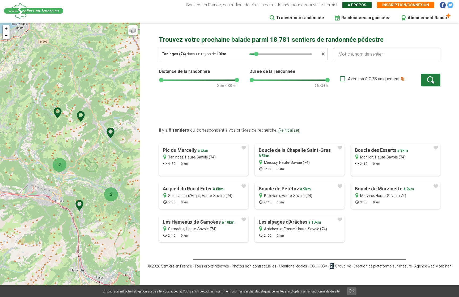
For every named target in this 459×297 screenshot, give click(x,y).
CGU (313, 266)
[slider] (256, 54)
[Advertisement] (299, 110)
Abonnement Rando (427, 17)
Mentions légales (293, 266)
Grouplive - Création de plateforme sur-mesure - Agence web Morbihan (393, 266)
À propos (357, 5)
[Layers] (133, 30)
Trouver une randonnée (300, 17)
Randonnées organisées (365, 17)
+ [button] (6, 28)
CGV (323, 266)
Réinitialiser (289, 130)
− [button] (6, 35)
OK (351, 291)
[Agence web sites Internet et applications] (332, 266)
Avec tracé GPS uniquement (374, 78)
